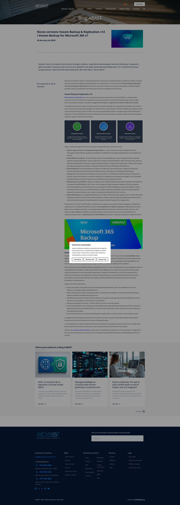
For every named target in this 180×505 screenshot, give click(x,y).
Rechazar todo (90, 259)
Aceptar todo (102, 259)
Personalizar (77, 259)
